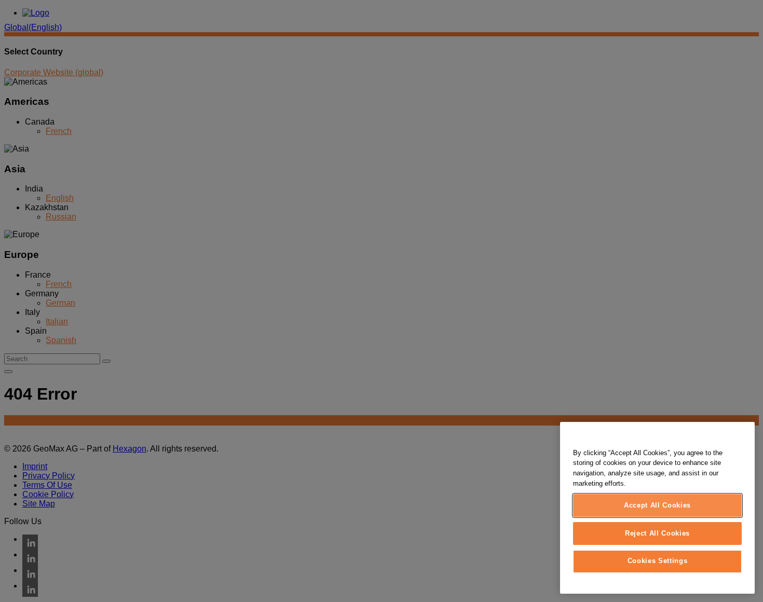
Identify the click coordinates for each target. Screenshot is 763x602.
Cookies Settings (658, 561)
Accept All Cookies (657, 505)
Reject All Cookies (657, 533)
